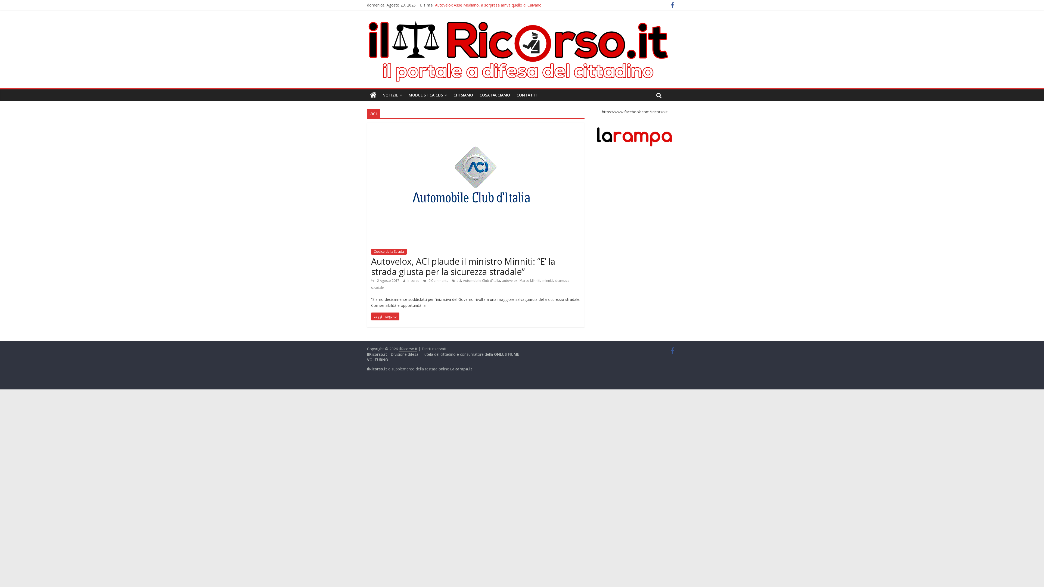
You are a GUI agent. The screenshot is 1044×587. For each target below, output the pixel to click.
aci (458, 280)
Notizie (390, 95)
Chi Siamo (463, 95)
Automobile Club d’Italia (481, 280)
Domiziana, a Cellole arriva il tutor (465, 5)
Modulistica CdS (426, 95)
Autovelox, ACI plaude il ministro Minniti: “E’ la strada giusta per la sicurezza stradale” (463, 266)
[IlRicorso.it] (373, 95)
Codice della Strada (389, 251)
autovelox (509, 280)
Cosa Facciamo (495, 95)
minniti (547, 280)
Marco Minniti (530, 280)
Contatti (527, 95)
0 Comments (438, 280)
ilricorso (413, 280)
